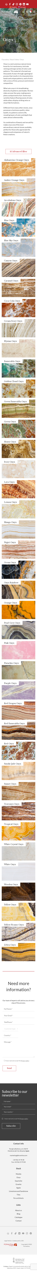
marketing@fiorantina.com (18, 1155)
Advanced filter (19, 151)
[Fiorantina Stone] (10, 12)
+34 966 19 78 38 (18, 1160)
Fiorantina (5, 60)
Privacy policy (25, 1061)
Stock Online (14, 60)
